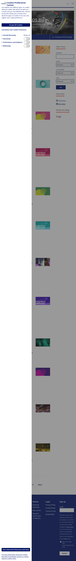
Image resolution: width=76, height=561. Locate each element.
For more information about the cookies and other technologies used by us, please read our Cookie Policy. (15, 556)
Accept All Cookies (15, 25)
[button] (9, 35)
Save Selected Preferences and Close (16, 550)
